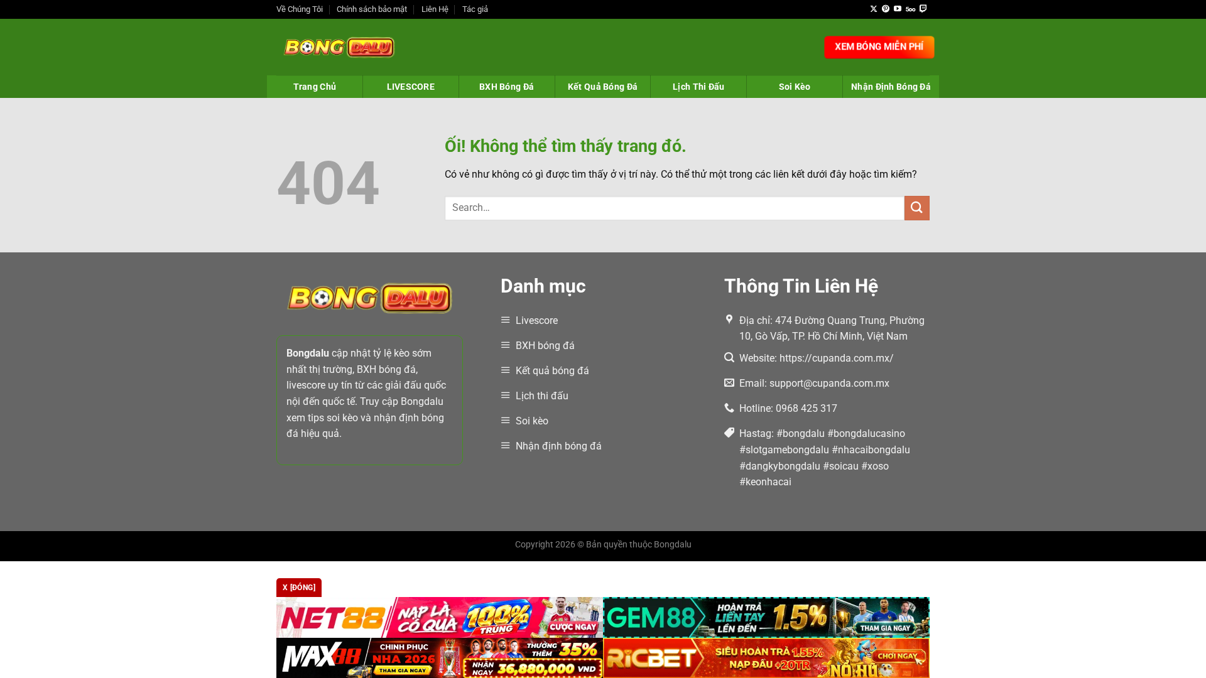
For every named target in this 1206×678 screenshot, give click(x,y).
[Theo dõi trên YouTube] (897, 9)
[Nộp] (917, 208)
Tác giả (475, 9)
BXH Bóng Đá (506, 87)
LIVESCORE (411, 87)
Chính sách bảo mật (372, 9)
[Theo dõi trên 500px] (910, 9)
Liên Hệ (434, 9)
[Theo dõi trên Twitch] (923, 9)
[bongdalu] (339, 47)
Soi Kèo (795, 87)
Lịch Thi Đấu (698, 87)
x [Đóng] (299, 587)
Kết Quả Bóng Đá (603, 87)
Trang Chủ (315, 87)
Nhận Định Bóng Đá (891, 87)
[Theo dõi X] (873, 9)
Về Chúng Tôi (299, 9)
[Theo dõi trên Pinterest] (885, 9)
